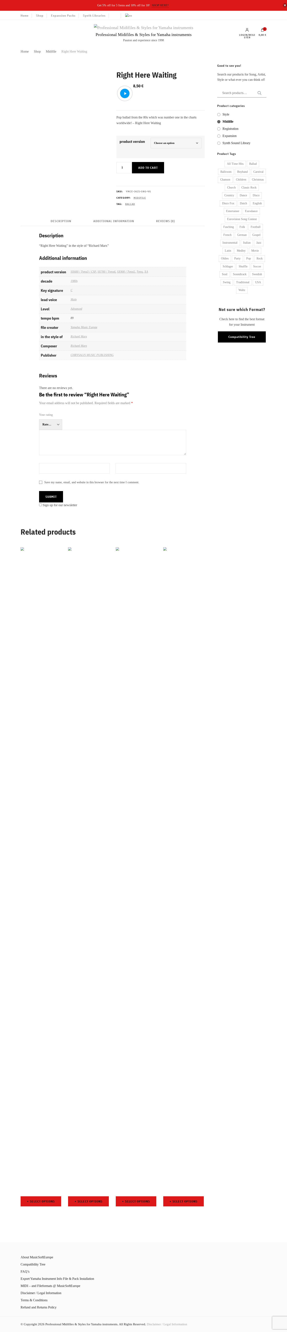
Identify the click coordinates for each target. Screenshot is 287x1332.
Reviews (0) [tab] (165, 221)
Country (229, 195)
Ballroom (226, 171)
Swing (226, 282)
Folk (242, 226)
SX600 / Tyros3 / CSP (83, 271)
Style (225, 114)
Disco (256, 195)
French (227, 234)
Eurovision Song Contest (242, 219)
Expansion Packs (63, 15)
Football (256, 226)
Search (258, 93)
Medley (241, 250)
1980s (74, 281)
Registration (230, 128)
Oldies (225, 258)
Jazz (258, 242)
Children (241, 179)
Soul (224, 274)
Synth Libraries (94, 15)
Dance (243, 195)
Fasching (228, 226)
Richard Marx (79, 336)
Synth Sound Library (236, 143)
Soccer (257, 266)
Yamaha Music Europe (84, 327)
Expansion (229, 136)
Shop (39, 15)
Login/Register (247, 36)
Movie (255, 250)
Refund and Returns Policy (39, 1307)
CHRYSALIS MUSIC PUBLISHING (92, 355)
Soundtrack (239, 274)
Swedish (257, 274)
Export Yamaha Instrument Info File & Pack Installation (57, 1278)
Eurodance (251, 211)
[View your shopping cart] (262, 31)
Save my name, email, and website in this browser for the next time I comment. (91, 482)
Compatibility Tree (241, 337)
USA (258, 282)
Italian (247, 242)
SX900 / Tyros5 (126, 271)
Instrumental (229, 242)
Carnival (258, 171)
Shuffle (243, 266)
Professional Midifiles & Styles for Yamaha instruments (144, 34)
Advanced (76, 308)
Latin (228, 250)
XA (146, 271)
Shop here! (160, 5)
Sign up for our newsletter (60, 505)
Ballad (130, 204)
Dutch (243, 203)
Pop (248, 258)
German (242, 234)
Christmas (258, 179)
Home (25, 15)
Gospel (256, 234)
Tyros (140, 271)
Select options (42, 1201)
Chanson (225, 179)
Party (237, 258)
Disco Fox (228, 203)
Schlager (228, 266)
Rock (260, 258)
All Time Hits (235, 163)
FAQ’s (25, 1271)
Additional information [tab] (113, 221)
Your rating (46, 414)
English (257, 203)
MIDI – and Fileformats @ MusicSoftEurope (50, 1286)
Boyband (242, 171)
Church (231, 187)
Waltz (241, 290)
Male (74, 299)
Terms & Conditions (34, 1300)
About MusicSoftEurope (37, 1257)
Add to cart (148, 168)
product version (132, 141)
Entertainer (232, 211)
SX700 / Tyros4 (106, 271)
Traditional (242, 282)
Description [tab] (61, 221)
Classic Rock (249, 187)
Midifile (140, 197)
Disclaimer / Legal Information (41, 1293)
